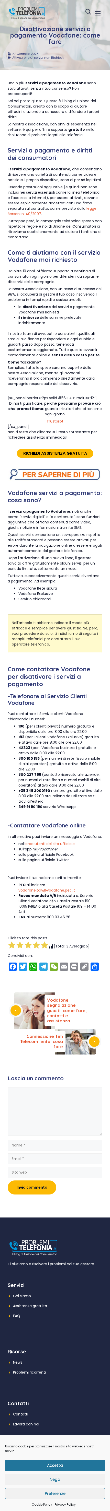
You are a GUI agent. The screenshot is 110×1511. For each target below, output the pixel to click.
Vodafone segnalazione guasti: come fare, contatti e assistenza (67, 1010)
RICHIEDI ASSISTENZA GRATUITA (55, 453)
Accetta (55, 1465)
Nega (55, 1479)
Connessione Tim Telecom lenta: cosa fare (41, 1041)
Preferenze (55, 1493)
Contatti (20, 1414)
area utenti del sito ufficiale (50, 843)
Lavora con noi (26, 1424)
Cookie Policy (42, 1504)
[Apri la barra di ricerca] (88, 12)
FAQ (16, 1315)
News (17, 1362)
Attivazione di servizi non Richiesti (38, 57)
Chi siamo (22, 1295)
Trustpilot (55, 421)
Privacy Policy (65, 1504)
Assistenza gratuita (30, 1305)
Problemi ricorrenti (29, 1372)
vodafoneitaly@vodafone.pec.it (46, 890)
